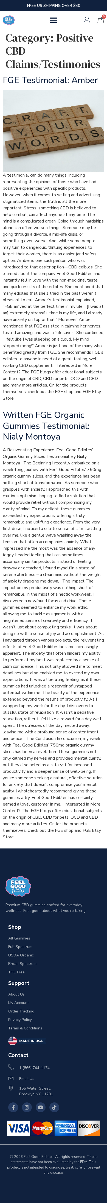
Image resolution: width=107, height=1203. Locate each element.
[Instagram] (27, 1107)
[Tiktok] (54, 1107)
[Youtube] (41, 1107)
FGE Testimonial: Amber (50, 80)
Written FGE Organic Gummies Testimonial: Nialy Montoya (46, 426)
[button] (53, 20)
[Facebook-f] (13, 1107)
